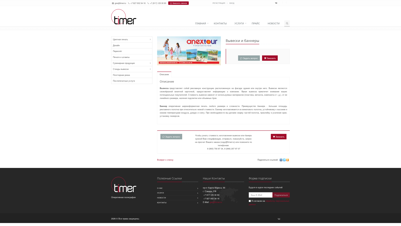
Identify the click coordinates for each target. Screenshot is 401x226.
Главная (200, 23)
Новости (274, 23)
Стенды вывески (121, 68)
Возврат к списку (165, 159)
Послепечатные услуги (124, 80)
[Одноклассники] (287, 160)
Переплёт (117, 51)
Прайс (256, 23)
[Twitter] (284, 160)
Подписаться (281, 194)
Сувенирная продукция (124, 63)
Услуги (239, 23)
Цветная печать (120, 39)
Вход (231, 3)
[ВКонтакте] (281, 160)
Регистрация (219, 3)
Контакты (220, 23)
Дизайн (116, 45)
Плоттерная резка (121, 74)
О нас (160, 188)
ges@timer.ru (120, 3)
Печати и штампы (121, 57)
